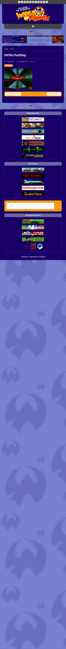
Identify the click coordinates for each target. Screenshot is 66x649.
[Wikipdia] (44, 2)
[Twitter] (27, 2)
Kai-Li (33, 61)
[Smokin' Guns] (33, 171)
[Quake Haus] (33, 195)
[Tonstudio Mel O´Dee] (33, 138)
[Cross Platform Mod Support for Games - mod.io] (40, 248)
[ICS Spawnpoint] (33, 222)
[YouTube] (33, 2)
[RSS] (19, 2)
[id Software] (33, 248)
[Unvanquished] (33, 183)
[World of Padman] (33, 14)
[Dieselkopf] (33, 144)
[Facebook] (22, 2)
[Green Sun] (33, 150)
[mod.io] (41, 2)
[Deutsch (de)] (31, 32)
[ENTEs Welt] (33, 120)
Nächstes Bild (53, 94)
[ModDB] (36, 2)
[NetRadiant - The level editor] (33, 228)
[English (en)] (34, 32)
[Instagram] (25, 2)
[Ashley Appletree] (33, 126)
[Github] (47, 2)
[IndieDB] (38, 2)
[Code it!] (33, 132)
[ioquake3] (26, 248)
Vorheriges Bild (14, 94)
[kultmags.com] (33, 189)
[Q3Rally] (33, 177)
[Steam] (30, 2)
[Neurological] (33, 156)
